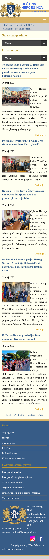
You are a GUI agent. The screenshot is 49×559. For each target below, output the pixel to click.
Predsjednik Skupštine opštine (17, 477)
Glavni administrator (12, 482)
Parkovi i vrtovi (10, 453)
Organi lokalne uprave (13, 487)
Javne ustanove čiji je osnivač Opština (21, 492)
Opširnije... (40, 135)
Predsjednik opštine (11, 472)
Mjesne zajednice (10, 498)
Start (8, 414)
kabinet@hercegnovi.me (24, 532)
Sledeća (31, 414)
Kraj (40, 414)
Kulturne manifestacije (13, 458)
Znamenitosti (8, 442)
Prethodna (19, 414)
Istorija (5, 437)
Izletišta (6, 448)
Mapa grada (8, 432)
